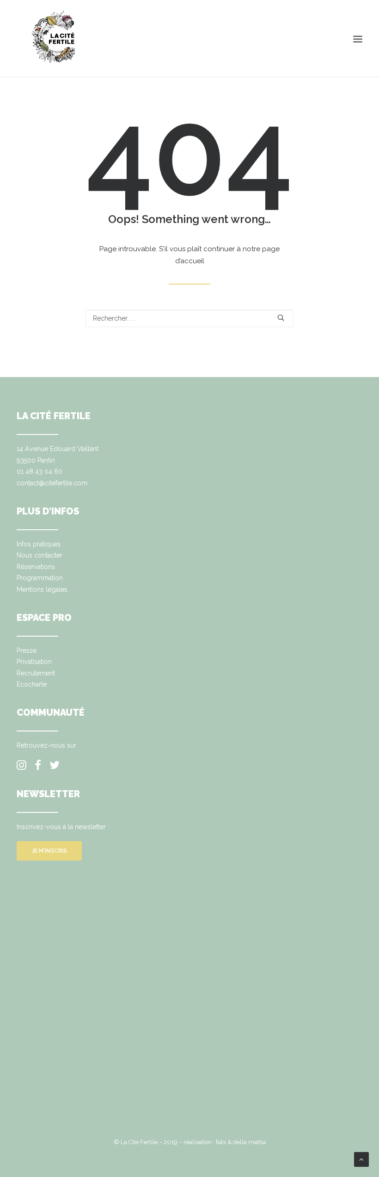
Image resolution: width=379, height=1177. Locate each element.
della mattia (249, 1142)
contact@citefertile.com (52, 483)
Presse (27, 650)
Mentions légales (42, 589)
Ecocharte (32, 684)
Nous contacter (39, 555)
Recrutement (36, 673)
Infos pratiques (39, 544)
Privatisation (34, 661)
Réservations (36, 566)
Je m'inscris (49, 851)
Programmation (40, 578)
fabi (221, 1142)
